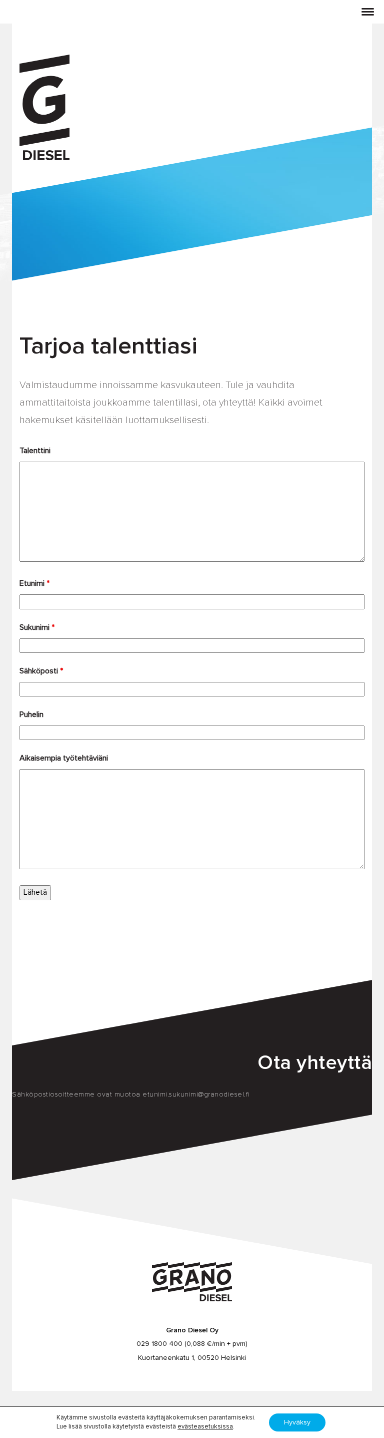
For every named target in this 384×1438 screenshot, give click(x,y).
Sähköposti (41, 671)
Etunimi (35, 583)
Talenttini (35, 451)
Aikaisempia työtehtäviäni (64, 758)
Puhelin (32, 714)
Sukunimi (37, 627)
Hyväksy (297, 1422)
